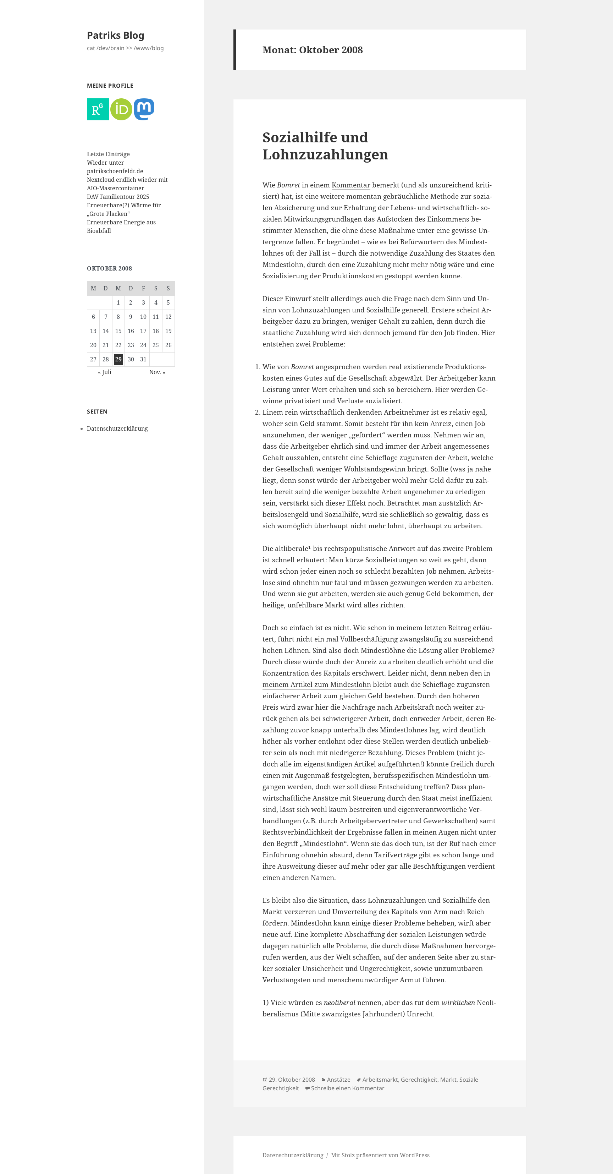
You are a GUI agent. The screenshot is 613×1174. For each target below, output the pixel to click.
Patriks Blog (115, 35)
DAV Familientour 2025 (118, 197)
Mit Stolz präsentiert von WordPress (380, 1155)
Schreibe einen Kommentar (348, 1088)
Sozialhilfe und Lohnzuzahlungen (325, 145)
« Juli (104, 372)
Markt (448, 1079)
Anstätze (338, 1079)
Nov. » (157, 372)
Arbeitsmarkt (380, 1079)
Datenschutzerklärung (117, 428)
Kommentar (351, 185)
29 (118, 359)
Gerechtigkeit (419, 1079)
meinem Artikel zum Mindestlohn (317, 684)
